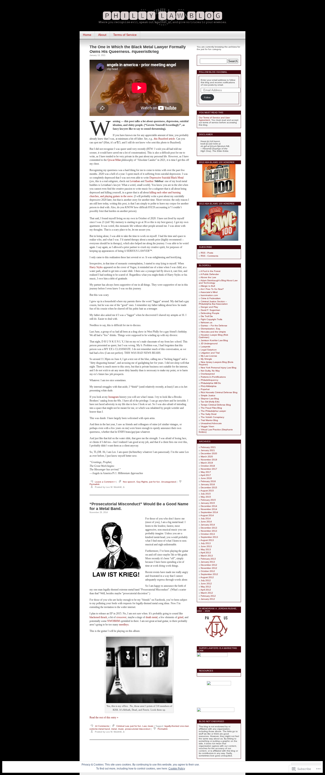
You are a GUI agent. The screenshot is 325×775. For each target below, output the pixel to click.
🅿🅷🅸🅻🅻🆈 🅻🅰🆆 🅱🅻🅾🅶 (162, 16)
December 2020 (209, 453)
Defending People (210, 313)
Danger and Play (209, 307)
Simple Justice (208, 395)
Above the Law (208, 277)
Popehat (205, 389)
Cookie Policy (176, 768)
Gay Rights (142, 482)
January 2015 (208, 503)
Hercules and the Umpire (213, 332)
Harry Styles (96, 267)
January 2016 (208, 484)
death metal (151, 617)
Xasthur (149, 181)
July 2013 (206, 543)
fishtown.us (206, 322)
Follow (207, 97)
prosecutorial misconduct (137, 729)
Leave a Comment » (105, 482)
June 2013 (206, 546)
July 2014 (206, 518)
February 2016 (208, 481)
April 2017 (206, 475)
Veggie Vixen (207, 426)
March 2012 (207, 593)
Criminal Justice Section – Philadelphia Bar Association (213, 302)
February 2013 (208, 559)
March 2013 (207, 555)
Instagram (113, 396)
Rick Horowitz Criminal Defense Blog (219, 392)
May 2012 (206, 586)
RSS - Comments (209, 256)
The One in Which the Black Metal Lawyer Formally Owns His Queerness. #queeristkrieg (138, 49)
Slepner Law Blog (210, 398)
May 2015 (206, 497)
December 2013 (209, 528)
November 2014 (209, 509)
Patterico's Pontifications (213, 377)
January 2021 (208, 450)
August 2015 (207, 490)
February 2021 (208, 447)
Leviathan (135, 181)
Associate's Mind (209, 292)
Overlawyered (208, 374)
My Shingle (206, 359)
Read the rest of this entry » (104, 717)
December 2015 (209, 487)
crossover (121, 617)
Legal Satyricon (209, 349)
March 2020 (207, 456)
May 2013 (206, 549)
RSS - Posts (207, 253)
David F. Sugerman (210, 310)
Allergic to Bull (208, 286)
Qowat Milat (114, 160)
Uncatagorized (168, 482)
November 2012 (209, 568)
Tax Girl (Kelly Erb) (210, 401)
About (102, 35)
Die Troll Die (207, 316)
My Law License (209, 356)
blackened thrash (98, 617)
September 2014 (209, 512)
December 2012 (209, 565)
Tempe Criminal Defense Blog (216, 405)
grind (180, 617)
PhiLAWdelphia (208, 386)
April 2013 (206, 552)
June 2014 (206, 521)
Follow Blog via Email (213, 72)
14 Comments (102, 726)
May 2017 (206, 472)
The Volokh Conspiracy (212, 417)
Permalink (94, 484)
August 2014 (207, 515)
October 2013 (208, 534)
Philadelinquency (209, 380)
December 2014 (209, 506)
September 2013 (209, 537)
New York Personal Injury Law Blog (218, 367)
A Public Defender (210, 274)
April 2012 (206, 589)
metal (114, 729)
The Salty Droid (208, 414)
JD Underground (209, 343)
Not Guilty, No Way (210, 370)
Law (144, 726)
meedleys (124, 624)
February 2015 (208, 500)
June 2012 (206, 583)
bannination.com (209, 295)
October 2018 (208, 466)
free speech (129, 482)
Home (87, 35)
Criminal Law (122, 726)
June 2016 (206, 478)
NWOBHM (113, 621)
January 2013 (208, 562)
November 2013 (209, 531)
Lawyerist (205, 346)
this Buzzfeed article (164, 138)
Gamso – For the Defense (214, 325)
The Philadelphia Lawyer (213, 411)
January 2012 (208, 599)
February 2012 (208, 596)
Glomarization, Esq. (211, 328)
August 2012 (207, 577)
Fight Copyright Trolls (211, 319)
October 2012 (208, 571)
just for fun (154, 482)
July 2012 (206, 580)
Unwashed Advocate (211, 423)
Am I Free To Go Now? (212, 289)
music (150, 726)
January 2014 (208, 524)
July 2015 (206, 493)
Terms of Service (125, 35)
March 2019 (207, 463)
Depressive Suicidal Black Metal (166, 177)
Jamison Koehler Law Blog (214, 340)
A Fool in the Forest (210, 271)
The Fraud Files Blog (211, 408)
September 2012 (209, 574)
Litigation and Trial (210, 353)
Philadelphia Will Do (211, 383)
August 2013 (207, 540)
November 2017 (209, 469)
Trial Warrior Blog (209, 420)
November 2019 (209, 459)
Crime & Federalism (210, 298)
